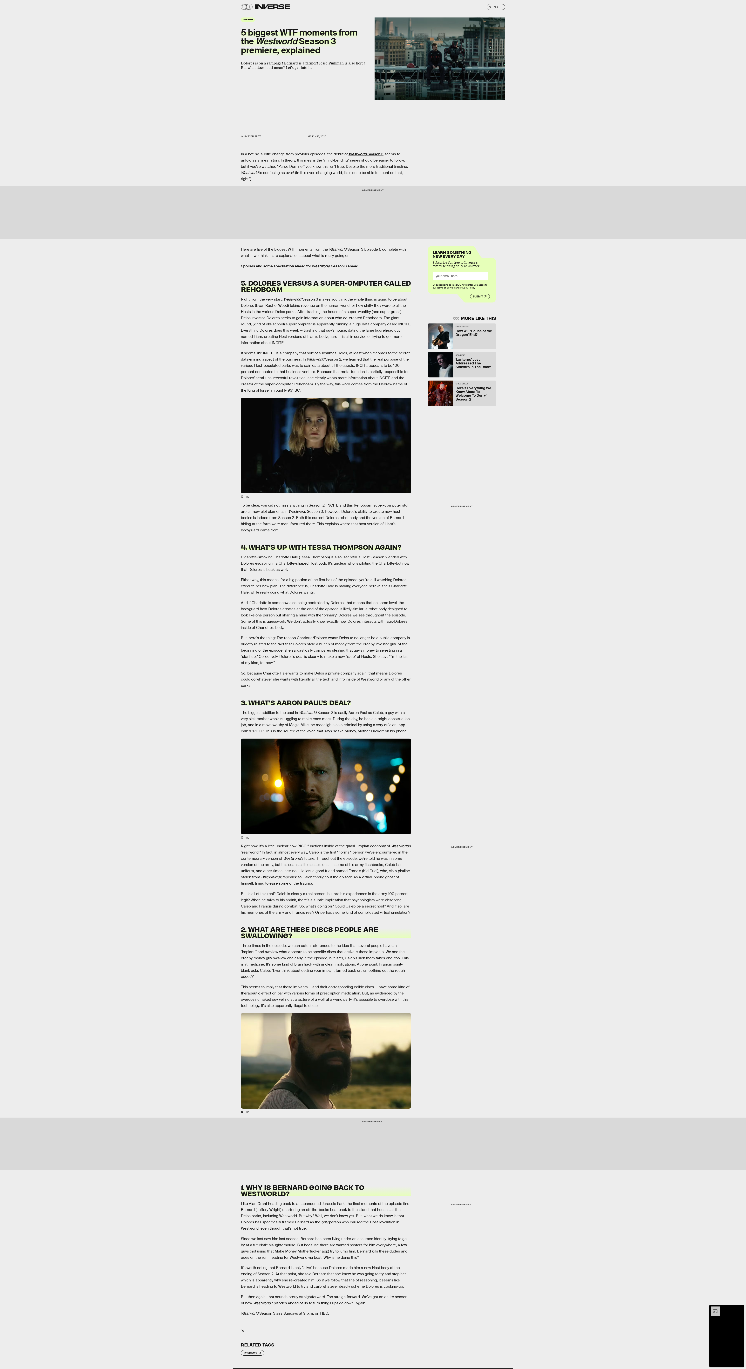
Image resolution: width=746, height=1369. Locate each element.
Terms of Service (446, 287)
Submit (478, 296)
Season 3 (366, 154)
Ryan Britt (254, 136)
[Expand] (713, 1308)
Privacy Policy (467, 287)
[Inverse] (272, 6)
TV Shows (250, 1352)
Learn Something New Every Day (452, 254)
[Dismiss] (740, 1308)
